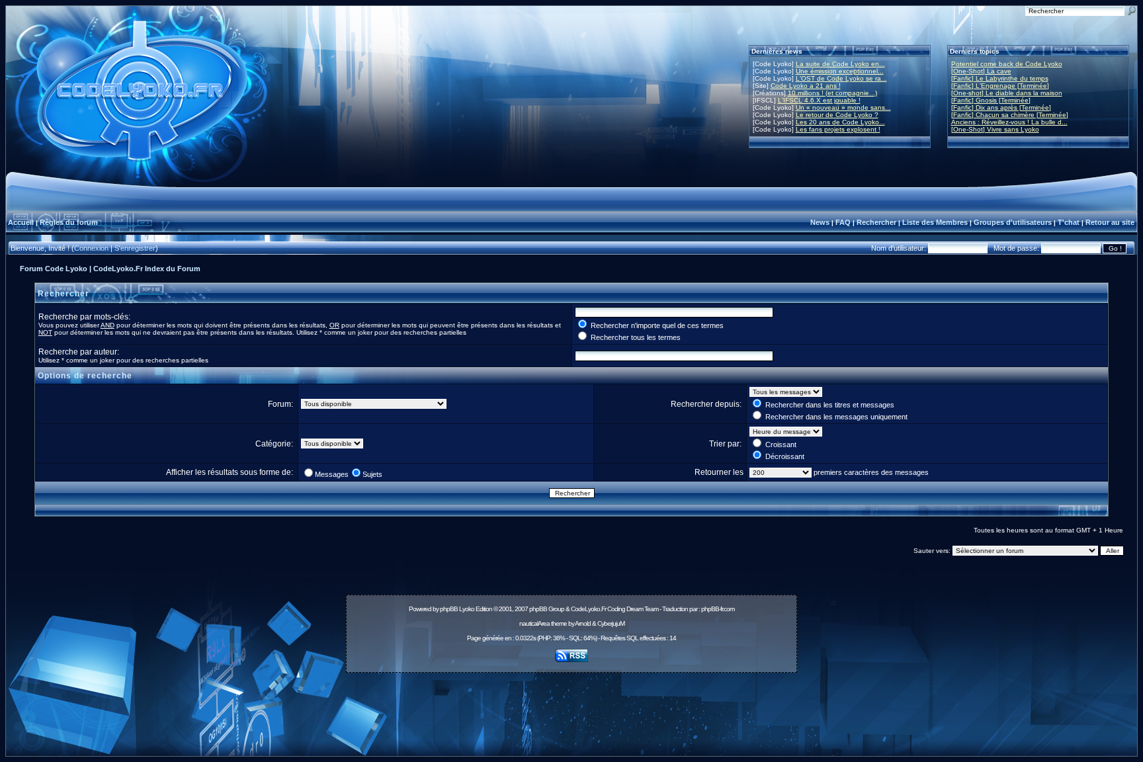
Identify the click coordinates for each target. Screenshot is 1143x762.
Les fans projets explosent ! (838, 129)
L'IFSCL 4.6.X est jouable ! (819, 100)
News (819, 222)
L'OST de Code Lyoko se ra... (841, 78)
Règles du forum (69, 222)
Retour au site (1109, 222)
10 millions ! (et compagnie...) (832, 93)
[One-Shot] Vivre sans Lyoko (995, 129)
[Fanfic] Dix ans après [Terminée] (1001, 107)
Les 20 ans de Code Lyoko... (840, 122)
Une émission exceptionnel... (840, 71)
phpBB (449, 609)
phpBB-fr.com (717, 609)
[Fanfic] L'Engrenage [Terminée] (1000, 85)
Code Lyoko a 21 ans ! (806, 85)
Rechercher (876, 222)
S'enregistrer (134, 248)
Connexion (91, 248)
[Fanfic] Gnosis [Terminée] (991, 100)
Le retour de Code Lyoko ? (837, 114)
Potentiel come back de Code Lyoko (1006, 63)
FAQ (843, 222)
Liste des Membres (935, 222)
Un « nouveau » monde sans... (843, 107)
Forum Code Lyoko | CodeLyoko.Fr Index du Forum (110, 269)
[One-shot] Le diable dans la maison (1006, 93)
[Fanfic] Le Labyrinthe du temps (999, 78)
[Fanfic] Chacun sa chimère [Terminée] (1009, 114)
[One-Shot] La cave (981, 71)
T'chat (1069, 222)
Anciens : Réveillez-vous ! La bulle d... (1009, 122)
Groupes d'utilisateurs (1013, 222)
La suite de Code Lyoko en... (840, 63)
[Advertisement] (571, 707)
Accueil (21, 222)
